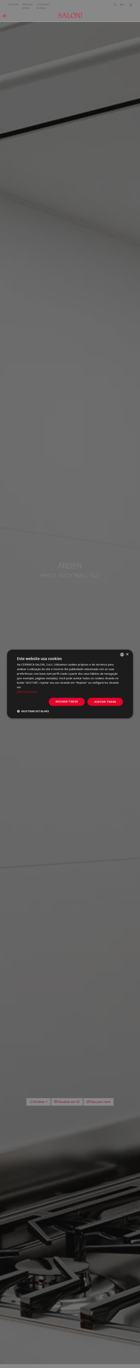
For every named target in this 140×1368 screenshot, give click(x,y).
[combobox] (122, 654)
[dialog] (70, 684)
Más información (27, 692)
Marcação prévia (27, 6)
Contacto (13, 4)
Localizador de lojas (43, 6)
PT (121, 4)
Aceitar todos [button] (105, 701)
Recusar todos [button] (67, 701)
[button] (33, 711)
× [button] (127, 654)
